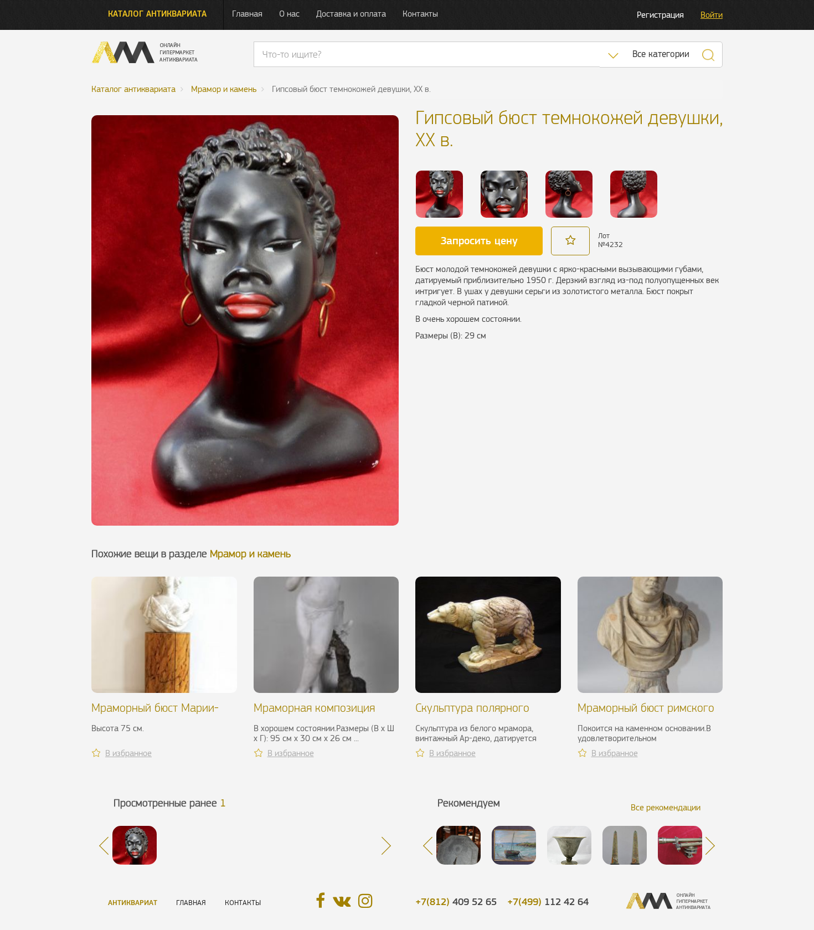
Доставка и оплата (351, 13)
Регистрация (660, 14)
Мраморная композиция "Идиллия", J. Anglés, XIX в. (319, 714)
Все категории (660, 54)
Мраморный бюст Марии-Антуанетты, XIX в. (155, 714)
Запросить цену (479, 240)
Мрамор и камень (250, 553)
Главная (247, 13)
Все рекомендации (665, 807)
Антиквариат (132, 902)
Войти (711, 14)
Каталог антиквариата (157, 13)
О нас (289, 13)
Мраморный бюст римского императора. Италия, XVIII (646, 714)
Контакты (420, 13)
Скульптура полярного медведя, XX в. (472, 714)
